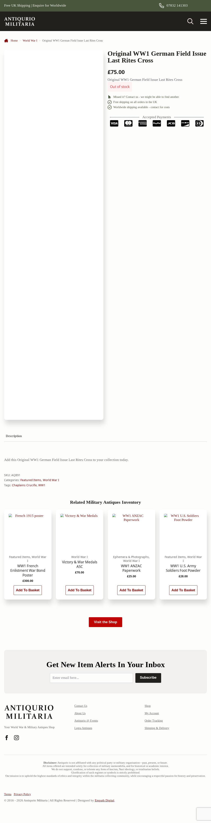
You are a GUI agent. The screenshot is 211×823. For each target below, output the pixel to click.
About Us (80, 713)
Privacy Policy (22, 794)
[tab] (13, 436)
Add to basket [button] (28, 590)
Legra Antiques (83, 728)
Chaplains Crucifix (24, 485)
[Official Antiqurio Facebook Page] (6, 737)
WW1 (41, 485)
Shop (148, 705)
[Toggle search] (190, 21)
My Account (152, 713)
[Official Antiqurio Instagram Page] (16, 737)
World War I (30, 40)
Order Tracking (154, 720)
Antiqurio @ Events (86, 720)
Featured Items (30, 480)
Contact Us (80, 705)
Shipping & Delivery (157, 728)
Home (14, 40)
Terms (7, 794)
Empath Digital (104, 800)
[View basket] (201, 5)
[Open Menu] (203, 21)
